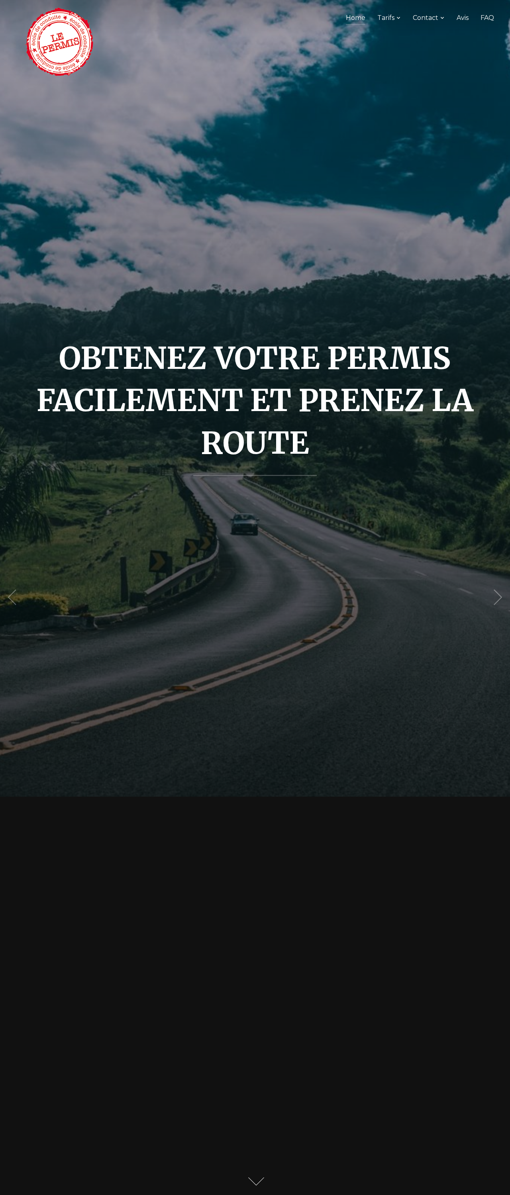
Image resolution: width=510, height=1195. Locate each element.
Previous (12, 597)
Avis (463, 18)
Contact (425, 18)
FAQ (487, 18)
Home (355, 18)
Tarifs (385, 18)
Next (498, 597)
